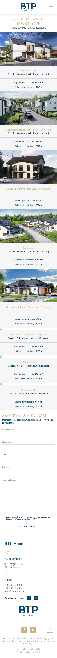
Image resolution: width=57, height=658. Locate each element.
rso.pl (38, 651)
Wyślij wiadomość (28, 527)
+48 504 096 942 (13, 587)
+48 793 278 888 (13, 584)
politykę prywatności (23, 517)
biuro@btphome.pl (14, 590)
